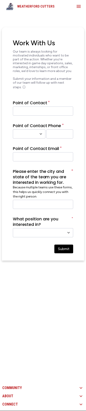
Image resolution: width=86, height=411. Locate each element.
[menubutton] (78, 6)
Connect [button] (10, 404)
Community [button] (12, 388)
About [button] (7, 396)
